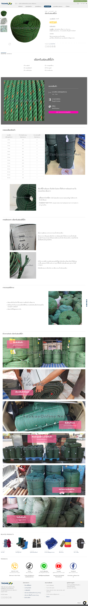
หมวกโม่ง (2, 552)
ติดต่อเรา (48, 596)
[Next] (41, 27)
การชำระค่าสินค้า (27, 587)
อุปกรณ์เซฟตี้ (47, 6)
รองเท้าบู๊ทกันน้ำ (18, 552)
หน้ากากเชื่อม (76, 552)
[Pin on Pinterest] (52, 47)
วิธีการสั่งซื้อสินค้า (27, 585)
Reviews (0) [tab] (9, 53)
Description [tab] (3, 53)
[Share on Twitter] (48, 47)
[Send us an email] (83, 3)
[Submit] (78, 4)
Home (46, 11)
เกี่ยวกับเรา (20, 6)
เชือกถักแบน (61, 552)
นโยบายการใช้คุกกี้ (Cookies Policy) (31, 595)
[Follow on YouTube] (86, 3)
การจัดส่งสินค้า (27, 590)
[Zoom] (10, 44)
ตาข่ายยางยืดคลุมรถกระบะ (49, 552)
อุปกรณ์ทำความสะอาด (57, 6)
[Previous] (10, 27)
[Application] (86, 304)
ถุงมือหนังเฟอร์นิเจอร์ (34, 552)
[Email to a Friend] (50, 47)
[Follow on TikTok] (81, 3)
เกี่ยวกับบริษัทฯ (27, 597)
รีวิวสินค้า (68, 6)
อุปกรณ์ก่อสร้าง (29, 6)
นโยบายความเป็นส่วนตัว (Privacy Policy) (32, 592)
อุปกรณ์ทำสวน (38, 6)
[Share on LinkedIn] (55, 47)
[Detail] (86, 301)
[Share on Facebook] (46, 47)
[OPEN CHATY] (84, 602)
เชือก (56, 11)
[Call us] (84, 3)
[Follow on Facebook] (80, 3)
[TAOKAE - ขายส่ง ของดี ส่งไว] (7, 3)
